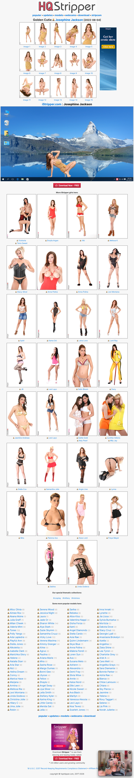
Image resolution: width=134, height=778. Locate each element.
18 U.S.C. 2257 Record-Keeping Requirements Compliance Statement (57, 768)
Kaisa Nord (75, 682)
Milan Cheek (16, 623)
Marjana (14, 682)
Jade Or (44, 619)
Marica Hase (16, 678)
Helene (13, 658)
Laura (43, 616)
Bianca (102, 678)
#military (66, 598)
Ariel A (102, 658)
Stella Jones (16, 644)
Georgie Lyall (106, 633)
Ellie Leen (75, 685)
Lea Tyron (104, 651)
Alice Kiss (75, 616)
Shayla (43, 682)
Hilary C (14, 702)
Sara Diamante (107, 668)
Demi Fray (75, 671)
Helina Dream (17, 671)
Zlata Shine (105, 647)
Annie (73, 678)
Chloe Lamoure (107, 682)
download (83, 15)
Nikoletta (15, 647)
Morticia (103, 623)
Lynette (103, 613)
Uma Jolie (15, 706)
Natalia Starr (16, 661)
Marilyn (73, 696)
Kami (72, 626)
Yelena (103, 696)
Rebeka (74, 613)
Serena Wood (47, 609)
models (59, 15)
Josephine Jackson (69, 20)
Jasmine (103, 692)
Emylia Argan (52, 240)
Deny (113, 389)
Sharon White (47, 623)
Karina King (46, 699)
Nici (12, 668)
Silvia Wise (75, 675)
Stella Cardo (76, 633)
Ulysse (43, 675)
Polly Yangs (16, 633)
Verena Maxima (48, 640)
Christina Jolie (17, 699)
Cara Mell (104, 661)
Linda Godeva (83, 586)
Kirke (42, 647)
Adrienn (74, 664)
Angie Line (83, 489)
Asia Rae (74, 637)
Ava (71, 658)
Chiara (102, 685)
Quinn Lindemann (79, 640)
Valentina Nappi (78, 619)
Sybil (22, 340)
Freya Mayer (113, 538)
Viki (83, 240)
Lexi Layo (53, 389)
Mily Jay (113, 440)
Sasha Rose (46, 664)
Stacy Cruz (105, 630)
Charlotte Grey (107, 654)
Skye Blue (75, 644)
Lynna (113, 489)
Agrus (43, 651)
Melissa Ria (16, 689)
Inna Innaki (105, 609)
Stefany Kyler (47, 696)
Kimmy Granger (48, 644)
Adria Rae (104, 675)
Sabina (53, 586)
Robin (13, 709)
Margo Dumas (47, 668)
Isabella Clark (17, 651)
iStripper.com (51, 104)
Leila (42, 709)
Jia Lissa (104, 616)
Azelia (102, 640)
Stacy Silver (22, 292)
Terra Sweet (22, 243)
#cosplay (57, 598)
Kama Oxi (53, 340)
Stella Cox (22, 489)
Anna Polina (53, 292)
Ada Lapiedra (17, 637)
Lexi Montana (113, 292)
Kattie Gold (83, 438)
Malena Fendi (77, 651)
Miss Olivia (15, 609)
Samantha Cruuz (49, 633)
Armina (13, 685)
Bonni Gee (45, 671)
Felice (43, 678)
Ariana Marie (46, 658)
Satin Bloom (83, 389)
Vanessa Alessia (78, 699)
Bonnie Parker (106, 671)
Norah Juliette (107, 709)
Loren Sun (75, 654)
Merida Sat (45, 706)
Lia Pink (103, 706)
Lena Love (83, 340)
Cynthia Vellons (113, 438)
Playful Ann (16, 640)
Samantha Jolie (52, 489)
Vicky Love (45, 637)
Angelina (104, 644)
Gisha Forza (76, 623)
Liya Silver (45, 689)
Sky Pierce (105, 689)
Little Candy (46, 702)
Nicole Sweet (77, 689)
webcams (70, 15)
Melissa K (114, 240)
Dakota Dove (106, 626)
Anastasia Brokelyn (109, 637)
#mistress (76, 598)
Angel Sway (46, 685)
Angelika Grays (107, 664)
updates (48, 15)
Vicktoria (22, 240)
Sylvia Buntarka (107, 619)
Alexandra (75, 668)
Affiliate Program (96, 768)
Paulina (43, 654)
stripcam (96, 15)
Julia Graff (15, 619)
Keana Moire (16, 616)
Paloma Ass (53, 538)
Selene (103, 702)
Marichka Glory (18, 654)
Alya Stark (45, 626)
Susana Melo (76, 661)
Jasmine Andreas (22, 438)
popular (36, 15)
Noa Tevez (75, 706)
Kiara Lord (83, 538)
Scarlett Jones (77, 709)
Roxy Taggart (106, 699)
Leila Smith (45, 692)
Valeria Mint (16, 626)
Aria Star (14, 664)
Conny (13, 675)
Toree (13, 630)
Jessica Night (47, 613)
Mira (22, 538)
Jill (22, 389)
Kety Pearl (83, 440)
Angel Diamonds (78, 630)
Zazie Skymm (47, 630)
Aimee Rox (15, 613)
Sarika (73, 609)
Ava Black (75, 692)
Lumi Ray (114, 340)
